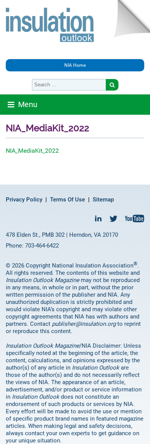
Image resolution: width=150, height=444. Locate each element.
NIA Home (75, 65)
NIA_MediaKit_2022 (32, 150)
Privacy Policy (24, 199)
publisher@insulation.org (84, 323)
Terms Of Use (67, 199)
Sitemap (103, 199)
